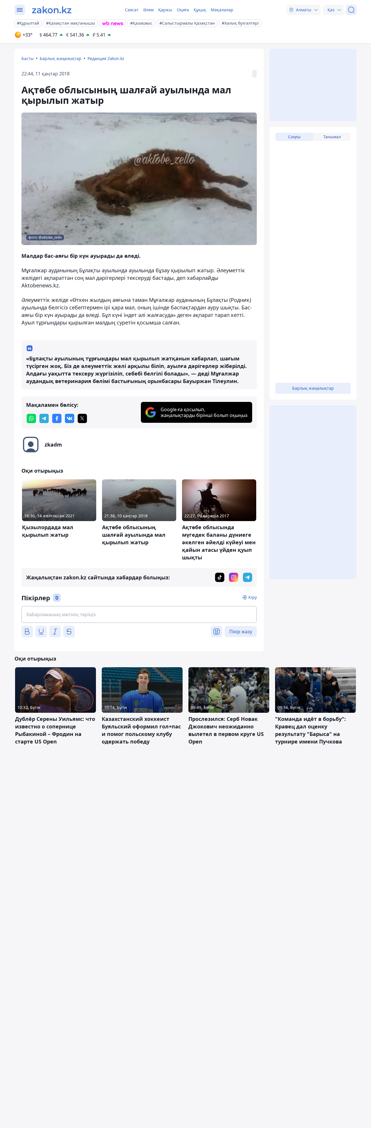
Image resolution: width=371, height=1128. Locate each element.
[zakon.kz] (52, 9)
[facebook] (57, 418)
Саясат (132, 9)
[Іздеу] (351, 10)
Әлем (148, 9)
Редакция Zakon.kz (106, 58)
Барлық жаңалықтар (60, 58)
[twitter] (82, 418)
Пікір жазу (240, 631)
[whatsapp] (31, 418)
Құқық (200, 9)
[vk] (69, 418)
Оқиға (183, 9)
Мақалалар (222, 9)
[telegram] (44, 418)
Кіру (252, 597)
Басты (27, 58)
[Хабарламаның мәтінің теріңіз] (139, 614)
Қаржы (165, 9)
